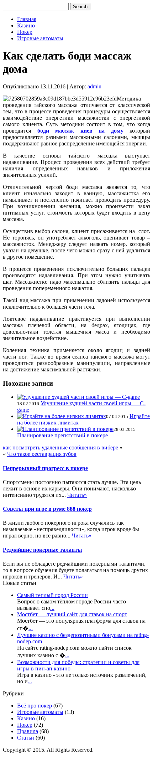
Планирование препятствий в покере (62, 435)
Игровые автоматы (40, 38)
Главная (26, 19)
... (52, 608)
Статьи (25, 738)
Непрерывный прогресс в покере (45, 468)
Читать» (77, 495)
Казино (26, 25)
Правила (27, 731)
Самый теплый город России (52, 595)
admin (94, 86)
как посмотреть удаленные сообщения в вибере (60, 447)
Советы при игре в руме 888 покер (47, 509)
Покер (24, 32)
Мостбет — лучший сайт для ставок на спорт (72, 614)
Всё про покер (34, 706)
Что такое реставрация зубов (41, 454)
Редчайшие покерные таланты (42, 550)
